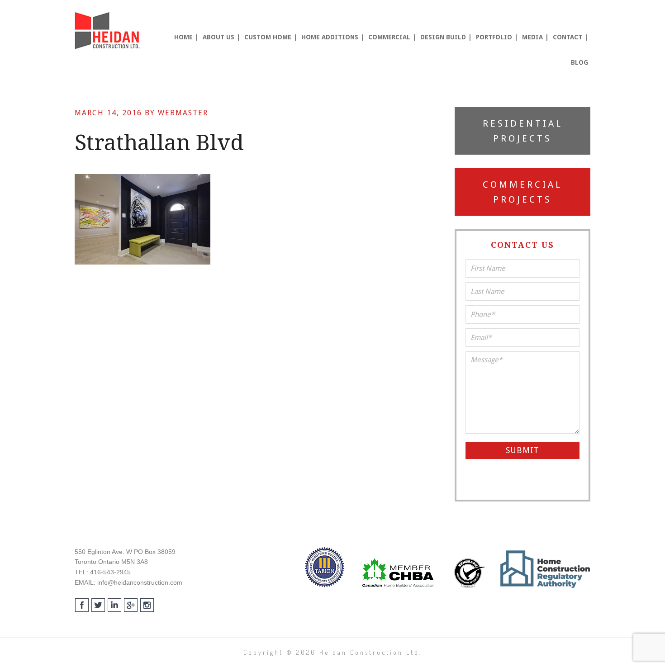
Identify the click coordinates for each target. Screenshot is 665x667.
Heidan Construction (108, 30)
